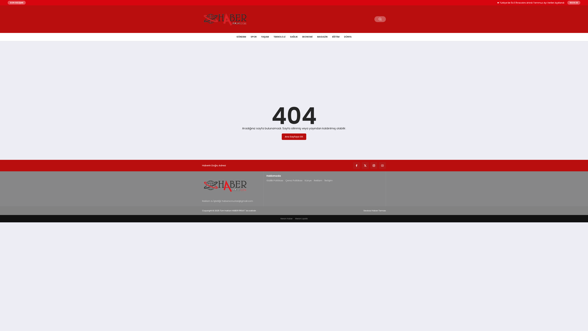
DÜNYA (348, 36)
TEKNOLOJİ (279, 36)
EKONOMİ (307, 36)
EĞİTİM (335, 36)
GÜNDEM (241, 36)
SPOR (254, 36)
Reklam (318, 180)
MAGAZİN (322, 36)
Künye (308, 180)
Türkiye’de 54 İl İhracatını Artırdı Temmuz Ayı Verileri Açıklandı (525, 2)
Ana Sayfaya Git (294, 136)
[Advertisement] (294, 67)
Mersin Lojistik (301, 218)
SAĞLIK (294, 36)
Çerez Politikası (293, 180)
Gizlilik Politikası (274, 180)
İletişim (328, 180)
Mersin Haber (286, 218)
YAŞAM (265, 36)
